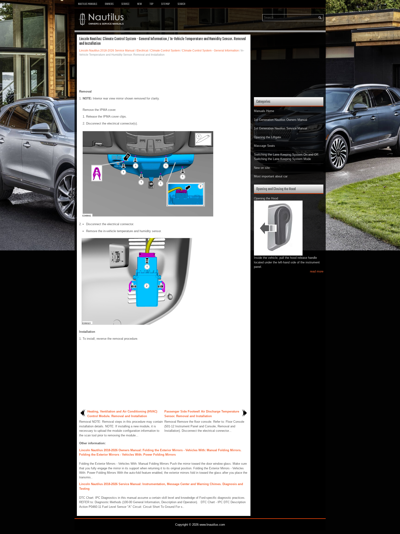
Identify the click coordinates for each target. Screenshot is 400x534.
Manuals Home (264, 111)
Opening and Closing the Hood (276, 189)
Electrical (142, 50)
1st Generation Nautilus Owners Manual (280, 120)
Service (125, 4)
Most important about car (271, 176)
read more (316, 271)
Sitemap (165, 4)
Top (151, 4)
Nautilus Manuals (87, 4)
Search (181, 4)
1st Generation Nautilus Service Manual (280, 128)
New (139, 4)
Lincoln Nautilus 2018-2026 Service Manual (106, 50)
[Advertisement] (163, 73)
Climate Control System (165, 50)
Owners (109, 4)
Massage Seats (264, 145)
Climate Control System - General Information (210, 50)
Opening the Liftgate (267, 137)
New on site (262, 167)
